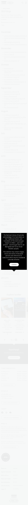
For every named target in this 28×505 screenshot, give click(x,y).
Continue (14, 264)
